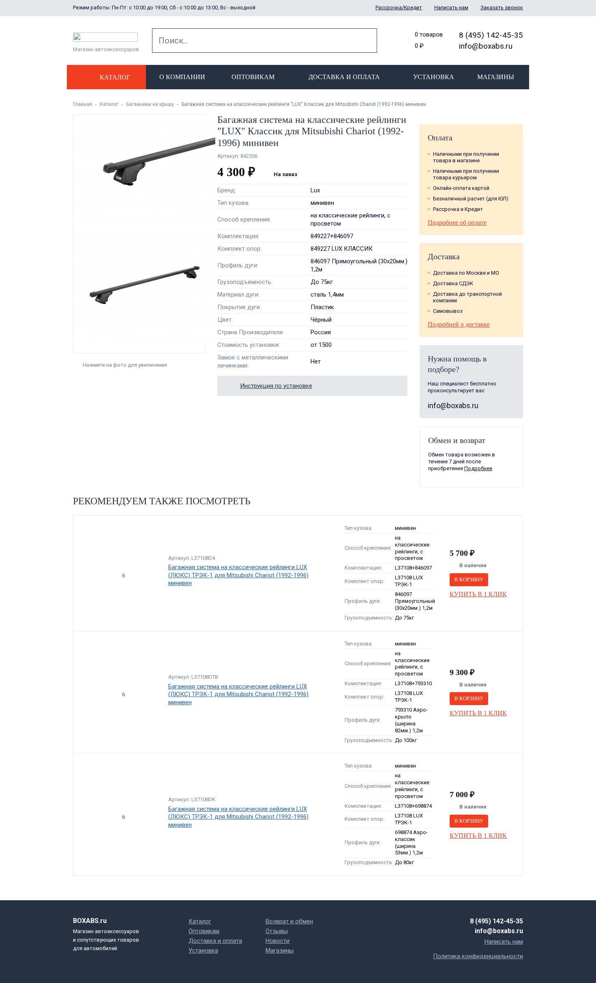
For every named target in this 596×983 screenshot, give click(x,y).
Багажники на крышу (150, 104)
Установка (433, 76)
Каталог (109, 104)
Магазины (495, 76)
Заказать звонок (501, 7)
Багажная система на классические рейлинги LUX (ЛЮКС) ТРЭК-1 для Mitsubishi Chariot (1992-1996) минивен (238, 575)
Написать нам (451, 7)
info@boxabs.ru (485, 46)
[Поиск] (365, 40)
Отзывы (277, 931)
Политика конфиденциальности (478, 956)
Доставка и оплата (344, 76)
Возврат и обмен (289, 921)
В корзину (469, 579)
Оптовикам (253, 76)
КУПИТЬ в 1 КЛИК (478, 594)
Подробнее (478, 468)
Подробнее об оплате (457, 222)
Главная (82, 104)
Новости (277, 940)
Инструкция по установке (276, 385)
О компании (182, 76)
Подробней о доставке (459, 324)
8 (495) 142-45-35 (491, 35)
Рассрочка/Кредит (398, 7)
